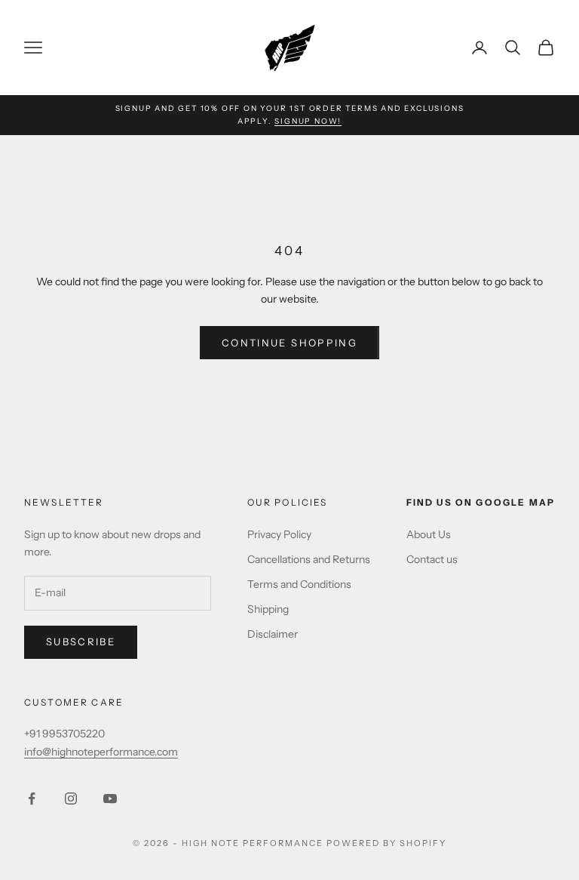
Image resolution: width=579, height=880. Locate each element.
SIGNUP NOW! (308, 121)
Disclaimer (272, 634)
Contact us (432, 559)
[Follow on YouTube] (110, 798)
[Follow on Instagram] (70, 798)
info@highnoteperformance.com (101, 751)
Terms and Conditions (299, 584)
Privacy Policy (279, 534)
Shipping (268, 609)
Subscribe (80, 641)
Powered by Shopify (386, 843)
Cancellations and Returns (308, 559)
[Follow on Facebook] (31, 798)
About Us (428, 534)
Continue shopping (289, 343)
